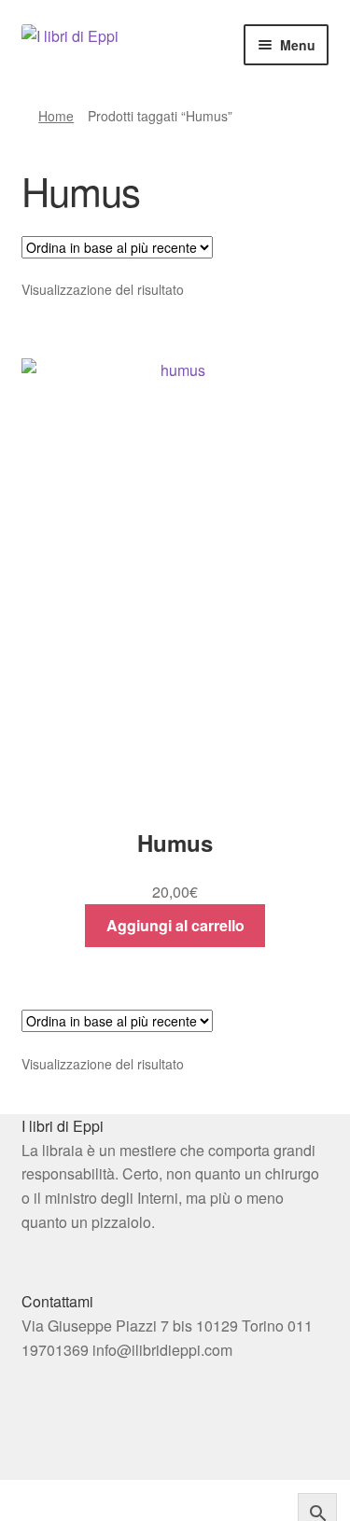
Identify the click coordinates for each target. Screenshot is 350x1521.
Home (56, 115)
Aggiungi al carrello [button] (175, 925)
